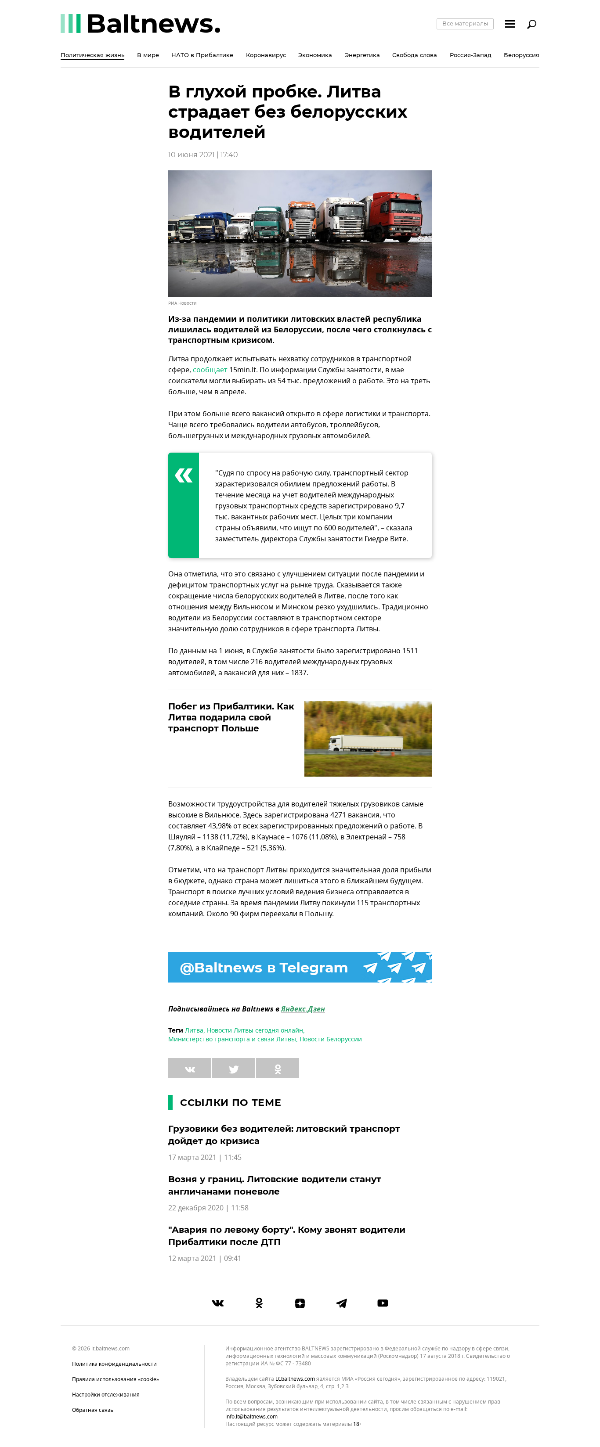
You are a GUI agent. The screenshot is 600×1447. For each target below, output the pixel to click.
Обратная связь (92, 1410)
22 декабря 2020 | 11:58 (208, 1208)
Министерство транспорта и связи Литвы (232, 1039)
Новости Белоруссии (331, 1039)
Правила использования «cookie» (115, 1379)
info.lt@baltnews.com (251, 1417)
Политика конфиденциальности (114, 1364)
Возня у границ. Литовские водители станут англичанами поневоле (274, 1185)
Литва (194, 1030)
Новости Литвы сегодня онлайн (255, 1030)
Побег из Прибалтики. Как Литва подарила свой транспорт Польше (231, 717)
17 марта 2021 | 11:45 (205, 1157)
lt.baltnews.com (295, 1379)
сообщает (210, 370)
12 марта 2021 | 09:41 (205, 1258)
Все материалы (465, 23)
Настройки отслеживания (106, 1395)
